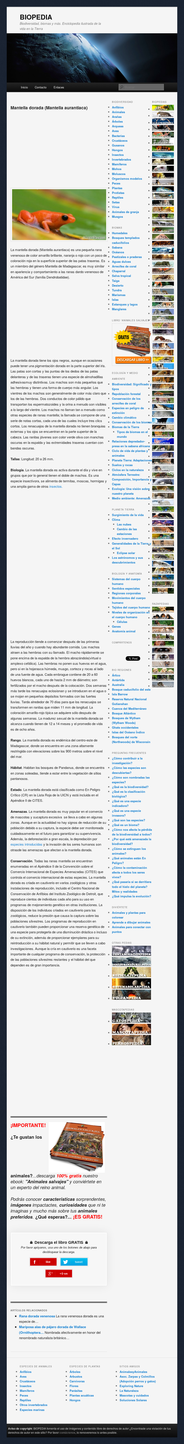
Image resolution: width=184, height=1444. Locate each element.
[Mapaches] (163, 429)
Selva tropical (121, 276)
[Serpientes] (163, 558)
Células (122, 622)
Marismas (118, 295)
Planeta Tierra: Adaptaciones (132, 460)
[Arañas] (163, 129)
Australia (118, 685)
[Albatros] (163, 123)
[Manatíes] (163, 415)
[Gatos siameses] (163, 659)
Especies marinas (32, 1410)
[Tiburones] (163, 565)
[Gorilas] (163, 300)
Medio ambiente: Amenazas (131, 498)
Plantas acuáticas (82, 1395)
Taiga (115, 280)
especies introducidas (26, 844)
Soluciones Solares (133, 1400)
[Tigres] (163, 572)
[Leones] (163, 381)
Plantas (117, 188)
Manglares (119, 309)
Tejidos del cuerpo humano (131, 607)
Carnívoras (77, 1381)
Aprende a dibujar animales (131, 922)
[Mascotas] (131, 1033)
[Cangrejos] (163, 197)
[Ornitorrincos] (163, 490)
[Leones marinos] (163, 375)
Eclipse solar (126, 553)
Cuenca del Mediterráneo (129, 708)
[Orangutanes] (163, 477)
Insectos (118, 155)
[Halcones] (163, 313)
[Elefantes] (163, 266)
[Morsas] (163, 456)
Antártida (118, 680)
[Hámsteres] (163, 320)
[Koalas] (163, 354)
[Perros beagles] (163, 618)
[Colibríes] (163, 231)
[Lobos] (163, 408)
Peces (116, 183)
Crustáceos (119, 140)
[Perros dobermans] (163, 638)
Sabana (117, 247)
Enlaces (59, 87)
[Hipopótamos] (163, 334)
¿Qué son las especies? (128, 820)
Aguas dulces (121, 261)
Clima (116, 519)
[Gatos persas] (163, 652)
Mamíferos (119, 164)
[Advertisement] (59, 146)
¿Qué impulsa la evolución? (131, 896)
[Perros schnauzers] (163, 686)
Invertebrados (121, 159)
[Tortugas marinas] (163, 579)
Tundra (117, 290)
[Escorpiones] (163, 279)
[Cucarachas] (163, 245)
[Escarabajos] (163, 272)
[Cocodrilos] (163, 225)
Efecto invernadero (125, 538)
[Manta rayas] (163, 422)
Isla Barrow (120, 694)
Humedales (119, 233)
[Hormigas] (163, 341)
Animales (118, 112)
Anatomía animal (124, 631)
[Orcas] (163, 483)
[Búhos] (163, 163)
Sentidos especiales (126, 588)
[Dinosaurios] (163, 259)
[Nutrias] (163, 470)
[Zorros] (163, 592)
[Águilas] (163, 116)
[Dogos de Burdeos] (163, 645)
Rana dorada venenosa (37, 1316)
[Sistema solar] (131, 987)
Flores (74, 1386)
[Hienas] (163, 327)
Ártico (116, 675)
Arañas (117, 117)
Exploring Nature (131, 1386)
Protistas (118, 193)
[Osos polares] (163, 504)
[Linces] (163, 402)
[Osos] (163, 497)
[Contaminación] (131, 954)
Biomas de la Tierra (125, 427)
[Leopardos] (163, 388)
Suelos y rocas (122, 465)
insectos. (56, 486)
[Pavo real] (163, 511)
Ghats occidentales (125, 727)
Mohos (116, 169)
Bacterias (118, 136)
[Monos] (163, 449)
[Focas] (163, 293)
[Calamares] (163, 191)
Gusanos (118, 145)
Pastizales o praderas (127, 257)
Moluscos (118, 174)
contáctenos (67, 1433)
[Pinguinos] (163, 517)
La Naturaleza (129, 1390)
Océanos (118, 252)
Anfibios (118, 107)
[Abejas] (163, 109)
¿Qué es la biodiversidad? (130, 787)
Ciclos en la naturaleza (128, 470)
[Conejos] (163, 238)
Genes (116, 626)
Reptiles (117, 197)
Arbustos (76, 1376)
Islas (115, 299)
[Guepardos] (163, 306)
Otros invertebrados (33, 1405)
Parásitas (76, 1390)
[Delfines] (163, 252)
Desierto (117, 285)
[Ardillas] (163, 136)
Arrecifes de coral (124, 266)
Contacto (40, 87)
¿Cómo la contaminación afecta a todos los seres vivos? (129, 872)
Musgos (117, 216)
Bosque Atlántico (124, 713)
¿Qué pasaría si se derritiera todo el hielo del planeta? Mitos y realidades (131, 886)
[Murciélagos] (163, 463)
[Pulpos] (163, 524)
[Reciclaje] (131, 976)
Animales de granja (125, 212)
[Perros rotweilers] (163, 679)
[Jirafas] (163, 347)
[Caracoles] (163, 211)
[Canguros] (163, 204)
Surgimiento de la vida (128, 515)
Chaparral (118, 271)
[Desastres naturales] (131, 965)
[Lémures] (163, 368)
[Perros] (131, 1044)
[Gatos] (131, 1021)
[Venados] (163, 586)
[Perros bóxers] (163, 625)
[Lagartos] (163, 361)
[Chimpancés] (163, 218)
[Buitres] (163, 170)
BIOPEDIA (36, 17)
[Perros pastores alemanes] (163, 666)
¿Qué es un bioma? (125, 825)
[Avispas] (163, 150)
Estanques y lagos (125, 304)
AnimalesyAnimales (133, 1372)
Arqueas (117, 126)
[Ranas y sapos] (163, 538)
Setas (116, 202)
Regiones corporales (126, 593)
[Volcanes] (131, 998)
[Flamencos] (163, 286)
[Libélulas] (163, 395)
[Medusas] (163, 443)
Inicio (24, 87)
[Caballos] (163, 184)
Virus (115, 207)
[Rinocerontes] (163, 545)
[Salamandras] (163, 552)
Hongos (117, 150)
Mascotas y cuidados (134, 1395)
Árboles (117, 121)
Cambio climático (124, 417)
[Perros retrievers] (163, 672)
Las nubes (124, 524)
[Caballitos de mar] (163, 177)
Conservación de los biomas (132, 422)
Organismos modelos (127, 178)
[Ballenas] (163, 157)
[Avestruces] (163, 143)
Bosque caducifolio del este (131, 689)
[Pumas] (163, 531)
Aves (115, 131)
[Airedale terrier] (163, 611)
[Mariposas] (163, 436)
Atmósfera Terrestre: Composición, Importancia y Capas (131, 479)
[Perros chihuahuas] (163, 631)
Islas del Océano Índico (128, 732)
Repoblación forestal (126, 394)
